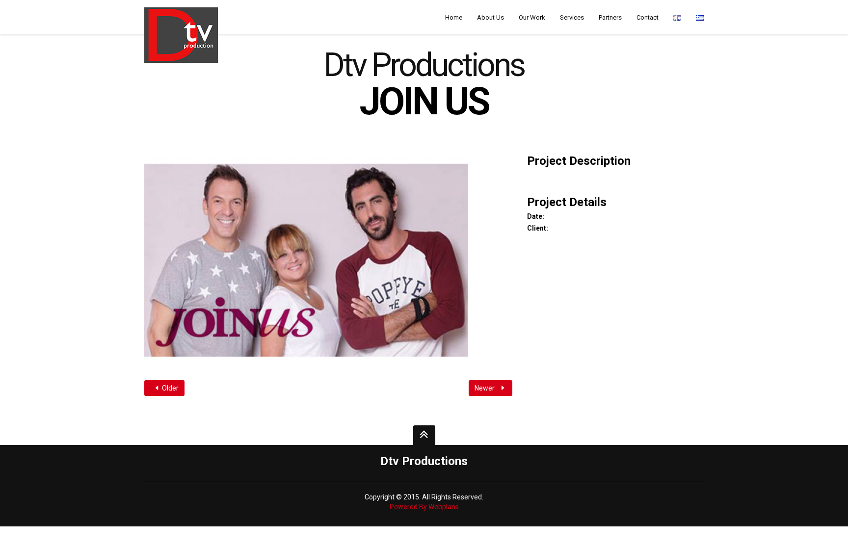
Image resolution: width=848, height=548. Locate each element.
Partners (610, 17)
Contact (647, 17)
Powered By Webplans (424, 507)
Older (169, 388)
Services (572, 17)
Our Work (532, 17)
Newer (485, 388)
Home (453, 17)
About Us (490, 17)
